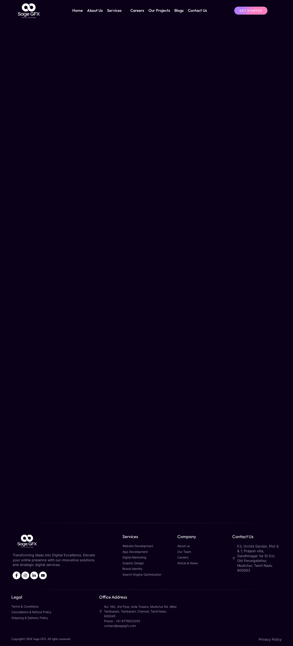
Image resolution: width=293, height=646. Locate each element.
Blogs (179, 10)
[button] (146, 514)
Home (77, 10)
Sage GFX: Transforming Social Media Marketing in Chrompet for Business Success (242, 120)
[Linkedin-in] (34, 575)
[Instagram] (25, 575)
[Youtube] (43, 575)
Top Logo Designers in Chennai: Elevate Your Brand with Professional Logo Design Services (146, 349)
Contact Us (197, 10)
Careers (137, 10)
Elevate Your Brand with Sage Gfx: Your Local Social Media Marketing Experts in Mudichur (48, 234)
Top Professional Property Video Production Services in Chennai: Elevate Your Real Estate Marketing (48, 462)
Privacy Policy (270, 639)
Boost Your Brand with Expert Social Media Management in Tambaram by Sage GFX (240, 233)
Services (114, 10)
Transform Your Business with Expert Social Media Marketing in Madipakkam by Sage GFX (145, 120)
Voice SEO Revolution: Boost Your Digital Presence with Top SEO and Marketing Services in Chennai (238, 349)
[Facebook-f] (16, 575)
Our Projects (159, 10)
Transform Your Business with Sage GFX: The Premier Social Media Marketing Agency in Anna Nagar (44, 120)
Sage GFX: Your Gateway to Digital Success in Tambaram (43, 347)
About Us (95, 10)
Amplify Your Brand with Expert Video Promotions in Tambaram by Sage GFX (145, 231)
